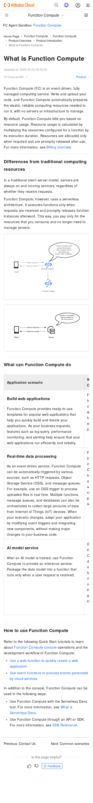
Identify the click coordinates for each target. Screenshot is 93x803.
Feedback (54, 766)
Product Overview (20, 40)
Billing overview (58, 147)
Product (81, 77)
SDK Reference (64, 725)
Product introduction (49, 40)
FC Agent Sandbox (17, 25)
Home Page (11, 36)
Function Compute (47, 25)
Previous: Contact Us (20, 743)
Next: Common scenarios (70, 743)
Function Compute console (35, 647)
